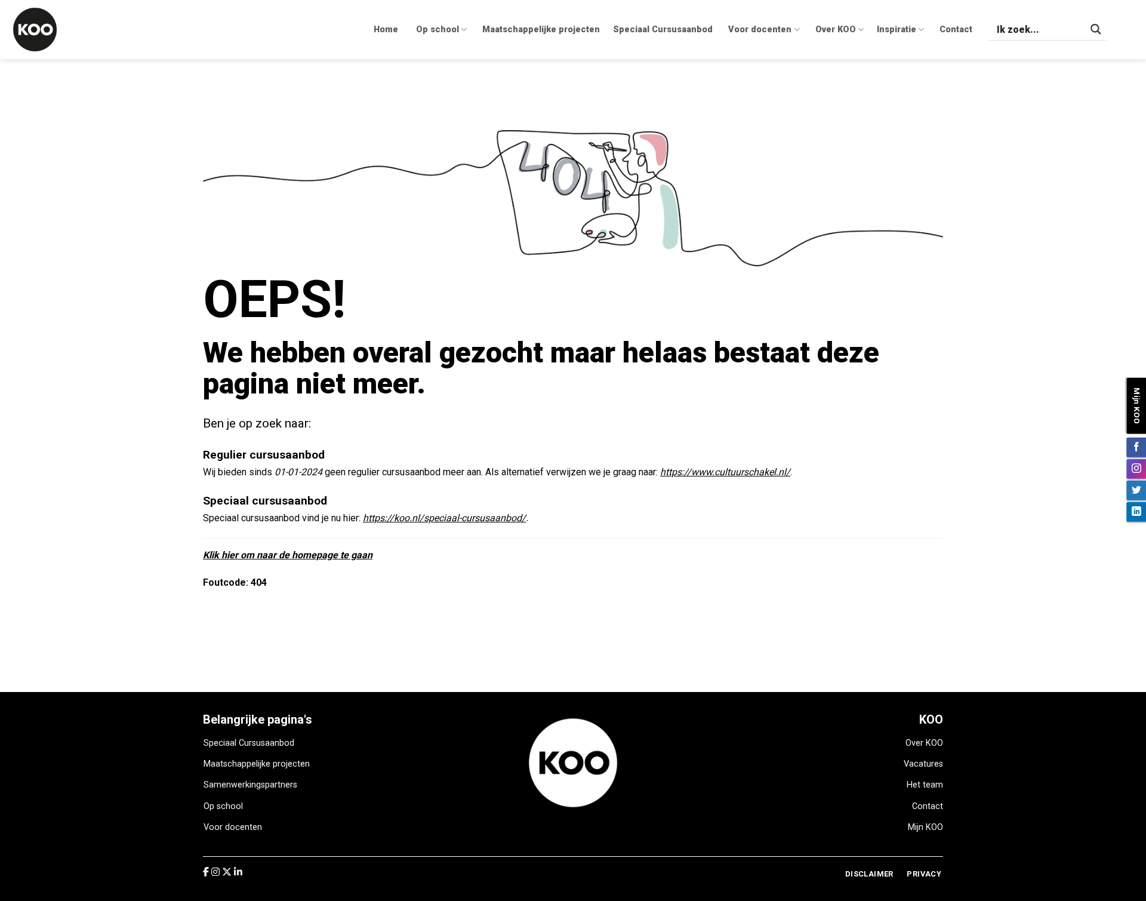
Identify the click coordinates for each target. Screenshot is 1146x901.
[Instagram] (216, 872)
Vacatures (923, 764)
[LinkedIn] (238, 872)
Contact (955, 29)
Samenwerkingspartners (250, 785)
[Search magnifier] (1096, 29)
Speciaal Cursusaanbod (663, 29)
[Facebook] (207, 872)
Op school (437, 29)
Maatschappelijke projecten (541, 29)
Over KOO (835, 29)
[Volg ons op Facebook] (1136, 447)
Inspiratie (896, 29)
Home (386, 29)
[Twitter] (228, 872)
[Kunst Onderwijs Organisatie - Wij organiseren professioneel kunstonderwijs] (45, 29)
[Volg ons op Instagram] (1136, 468)
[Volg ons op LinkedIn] (1136, 511)
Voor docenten (759, 29)
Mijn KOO (925, 827)
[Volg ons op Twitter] (1136, 490)
